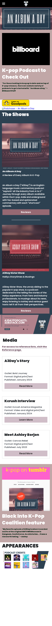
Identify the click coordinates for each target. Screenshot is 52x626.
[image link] (26, 49)
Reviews (26, 212)
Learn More (26, 419)
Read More (26, 386)
